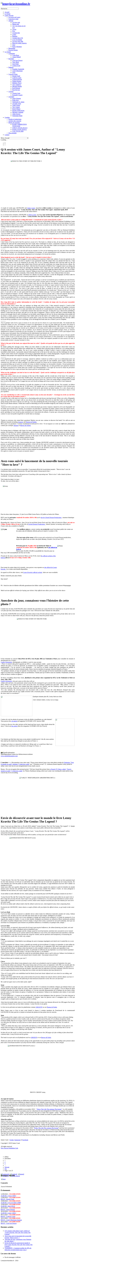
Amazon (20, 422)
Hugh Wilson (16, 109)
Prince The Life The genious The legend (49, 1109)
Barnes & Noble (52, 1007)
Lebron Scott (16, 65)
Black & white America (19, 43)
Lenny (14, 34)
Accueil (7, 12)
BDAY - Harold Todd (7, 1199)
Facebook (25, 1140)
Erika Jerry (15, 100)
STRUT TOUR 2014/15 (19, 128)
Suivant (7, 1167)
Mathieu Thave (17, 83)
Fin (6, 1169)
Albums (10, 21)
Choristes (11, 97)
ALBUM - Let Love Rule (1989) (11, 1202)
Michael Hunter (17, 86)
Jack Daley (15, 64)
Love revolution (17, 40)
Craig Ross (15, 55)
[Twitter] (14, 1174)
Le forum (7, 14)
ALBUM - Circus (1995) (8, 1196)
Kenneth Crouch (17, 95)
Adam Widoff (16, 57)
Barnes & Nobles (31, 422)
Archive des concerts (14, 121)
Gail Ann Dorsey (17, 60)
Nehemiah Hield (17, 116)
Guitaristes (11, 53)
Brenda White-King (18, 110)
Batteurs (10, 67)
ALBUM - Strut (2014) (8, 1206)
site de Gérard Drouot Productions (51, 517)
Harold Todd (16, 76)
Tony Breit (15, 62)
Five (13, 31)
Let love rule (16, 22)
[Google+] (15, 1176)
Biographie (11, 48)
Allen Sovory (16, 114)
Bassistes (11, 59)
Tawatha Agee (16, 103)
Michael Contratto (17, 112)
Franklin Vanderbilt (18, 69)
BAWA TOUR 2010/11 (19, 129)
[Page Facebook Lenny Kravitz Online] (5, 1174)
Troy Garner (16, 107)
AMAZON (39, 1007)
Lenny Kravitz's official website (32, 572)
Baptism (14, 36)
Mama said (15, 24)
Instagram (17, 1140)
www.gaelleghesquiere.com (9, 756)
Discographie (12, 133)
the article (14, 726)
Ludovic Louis (16, 78)
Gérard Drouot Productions (36, 524)
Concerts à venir (13, 19)
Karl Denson (16, 88)
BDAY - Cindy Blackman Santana (11, 1220)
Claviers (10, 91)
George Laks (16, 93)
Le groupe (8, 52)
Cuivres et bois (12, 74)
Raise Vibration (17, 46)
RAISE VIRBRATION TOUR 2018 (19, 125)
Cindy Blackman (17, 71)
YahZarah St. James (18, 102)
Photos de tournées (14, 122)
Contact (7, 135)
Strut (13, 45)
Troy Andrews (16, 84)
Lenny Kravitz (9, 15)
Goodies (7, 117)
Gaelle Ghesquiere (6, 662)
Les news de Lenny (14, 17)
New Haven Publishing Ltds (9, 1148)
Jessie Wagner (16, 98)
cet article (14, 721)
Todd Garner (16, 105)
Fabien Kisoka (16, 81)
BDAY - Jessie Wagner (8, 1209)
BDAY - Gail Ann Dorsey (9, 1223)
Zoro (13, 72)
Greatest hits (16, 33)
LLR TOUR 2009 (17, 131)
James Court (31, 208)
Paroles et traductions (14, 119)
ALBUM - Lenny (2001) (8, 1213)
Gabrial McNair (17, 79)
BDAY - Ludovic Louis (8, 1216)
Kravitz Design (13, 50)
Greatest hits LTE (17, 38)
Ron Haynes (16, 90)
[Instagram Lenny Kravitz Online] (21, 1174)
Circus (14, 29)
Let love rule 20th (17, 41)
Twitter (11, 1140)
